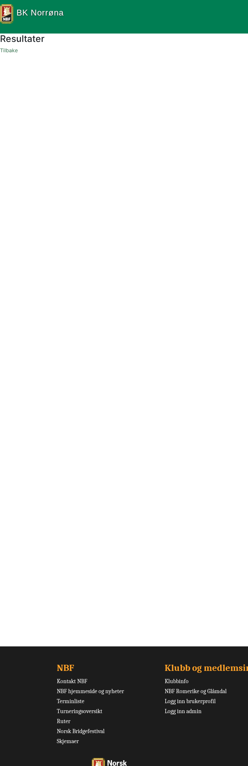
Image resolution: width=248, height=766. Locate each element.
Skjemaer (68, 741)
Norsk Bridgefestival (81, 731)
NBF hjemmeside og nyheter (90, 691)
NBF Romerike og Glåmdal (196, 691)
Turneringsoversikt (79, 711)
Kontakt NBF (72, 681)
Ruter (63, 721)
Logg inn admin (183, 711)
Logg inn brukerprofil (190, 701)
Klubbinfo (177, 681)
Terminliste (70, 701)
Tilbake (9, 50)
